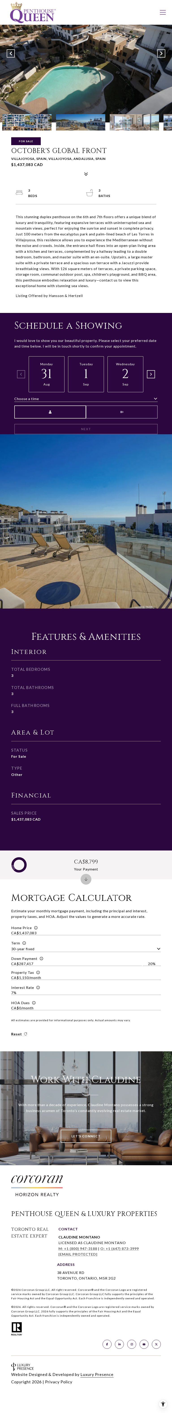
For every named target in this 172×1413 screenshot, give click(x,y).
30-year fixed (22, 949)
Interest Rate (22, 987)
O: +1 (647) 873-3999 (119, 1248)
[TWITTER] (156, 1344)
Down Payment (24, 958)
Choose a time (26, 398)
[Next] (151, 374)
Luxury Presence (97, 1374)
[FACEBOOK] (107, 1344)
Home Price (21, 928)
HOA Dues (20, 1003)
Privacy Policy (58, 1381)
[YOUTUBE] (144, 1344)
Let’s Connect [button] (86, 1136)
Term (15, 943)
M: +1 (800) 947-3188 (77, 1248)
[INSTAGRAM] (131, 1344)
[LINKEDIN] (119, 1344)
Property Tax (22, 972)
